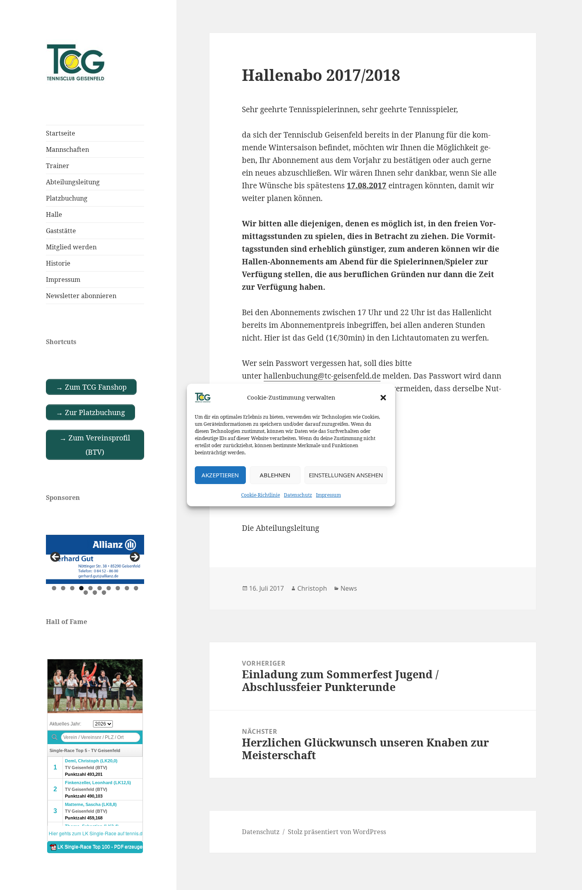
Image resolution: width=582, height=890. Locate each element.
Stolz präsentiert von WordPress (337, 831)
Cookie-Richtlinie (260, 495)
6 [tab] (99, 588)
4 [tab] (81, 588)
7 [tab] (109, 588)
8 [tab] (118, 588)
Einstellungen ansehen (346, 475)
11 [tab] (86, 592)
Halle (54, 214)
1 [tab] (54, 588)
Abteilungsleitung (73, 182)
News (348, 588)
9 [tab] (127, 588)
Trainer (57, 165)
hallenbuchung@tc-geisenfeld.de (322, 376)
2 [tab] (63, 588)
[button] (383, 398)
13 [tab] (104, 592)
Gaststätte (61, 230)
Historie (58, 263)
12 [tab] (95, 592)
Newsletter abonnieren (81, 295)
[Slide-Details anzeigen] (95, 559)
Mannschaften (67, 149)
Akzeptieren (220, 475)
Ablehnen (275, 475)
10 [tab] (136, 588)
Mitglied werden (71, 247)
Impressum (328, 495)
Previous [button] (56, 557)
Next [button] (134, 557)
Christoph (312, 588)
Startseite (60, 133)
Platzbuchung (66, 198)
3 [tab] (72, 588)
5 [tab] (90, 588)
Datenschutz (298, 495)
